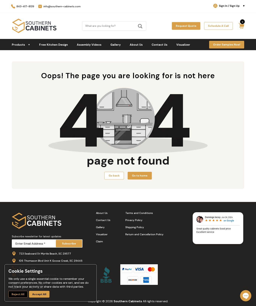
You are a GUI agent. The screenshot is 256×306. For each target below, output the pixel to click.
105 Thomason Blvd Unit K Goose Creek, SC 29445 (50, 260)
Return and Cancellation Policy (144, 234)
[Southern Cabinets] (34, 25)
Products (21, 45)
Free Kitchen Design (53, 45)
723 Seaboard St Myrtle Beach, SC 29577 (45, 253)
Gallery (115, 45)
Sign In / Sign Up (232, 5)
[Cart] (241, 26)
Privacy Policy (133, 220)
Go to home (139, 175)
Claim (99, 241)
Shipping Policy (134, 227)
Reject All (18, 294)
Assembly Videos (89, 45)
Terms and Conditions (139, 213)
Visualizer (183, 45)
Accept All (39, 294)
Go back (114, 175)
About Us (136, 45)
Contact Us (159, 45)
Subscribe (69, 243)
